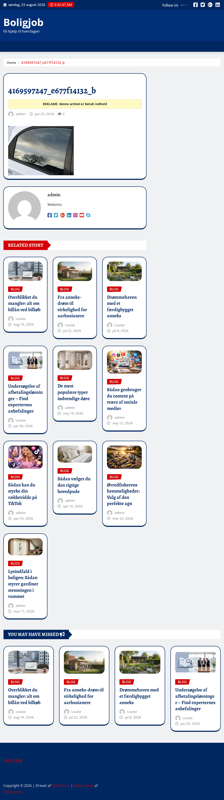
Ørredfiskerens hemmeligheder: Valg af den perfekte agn (123, 494)
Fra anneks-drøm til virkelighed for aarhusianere (72, 306)
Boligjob (23, 22)
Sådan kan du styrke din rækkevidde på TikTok (22, 494)
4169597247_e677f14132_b (43, 62)
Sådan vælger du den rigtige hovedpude (74, 485)
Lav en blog (12, 760)
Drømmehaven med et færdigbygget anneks (122, 306)
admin (21, 114)
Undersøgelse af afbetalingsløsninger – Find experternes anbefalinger (25, 398)
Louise (21, 318)
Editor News (84, 785)
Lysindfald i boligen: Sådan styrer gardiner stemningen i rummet (23, 584)
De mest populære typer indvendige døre (74, 392)
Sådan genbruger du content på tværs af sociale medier (124, 399)
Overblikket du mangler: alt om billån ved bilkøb (24, 303)
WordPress (61, 785)
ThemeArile (12, 792)
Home (11, 62)
